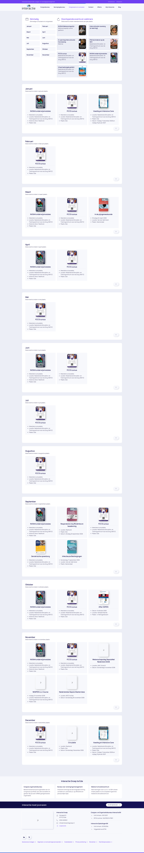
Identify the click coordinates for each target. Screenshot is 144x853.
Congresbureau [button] (45, 7)
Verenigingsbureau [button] (59, 7)
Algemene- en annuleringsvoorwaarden (49, 842)
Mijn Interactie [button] (110, 7)
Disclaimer (92, 842)
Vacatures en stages (28, 842)
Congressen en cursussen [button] (76, 7)
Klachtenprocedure (104, 842)
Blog (119, 7)
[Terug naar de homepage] (28, 7)
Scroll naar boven (113, 805)
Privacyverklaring (81, 842)
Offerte (99, 7)
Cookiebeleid (68, 842)
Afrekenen (119, 1)
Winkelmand (111, 1)
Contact (90, 7)
